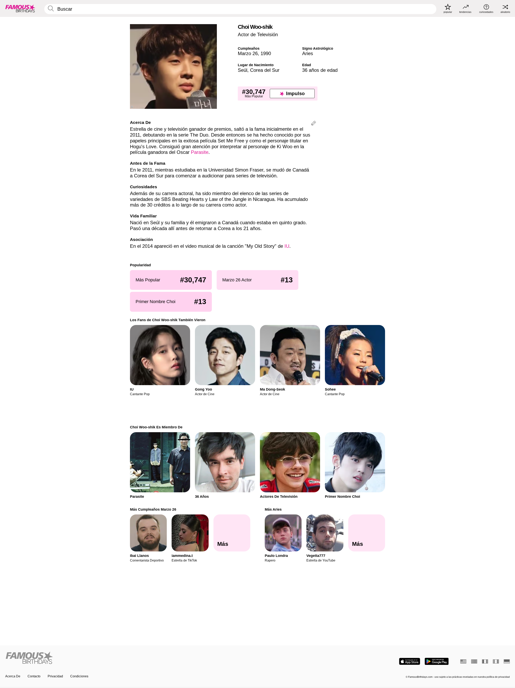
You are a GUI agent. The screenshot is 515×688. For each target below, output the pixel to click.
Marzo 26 (248, 53)
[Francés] (485, 661)
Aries (307, 53)
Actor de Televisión (258, 34)
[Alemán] (507, 661)
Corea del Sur (264, 70)
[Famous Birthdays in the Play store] (437, 661)
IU (286, 246)
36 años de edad (320, 70)
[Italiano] (496, 661)
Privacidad (55, 676)
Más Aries (273, 509)
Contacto (34, 676)
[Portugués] (474, 661)
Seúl (242, 70)
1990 (266, 53)
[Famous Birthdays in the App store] (409, 661)
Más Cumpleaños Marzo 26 (153, 509)
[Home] (130, 658)
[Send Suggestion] (314, 124)
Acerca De (12, 676)
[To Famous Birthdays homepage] (20, 8)
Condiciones (79, 676)
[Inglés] (463, 661)
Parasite (199, 152)
